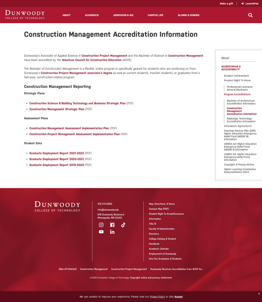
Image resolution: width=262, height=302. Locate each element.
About (66, 15)
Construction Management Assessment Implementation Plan (69, 128)
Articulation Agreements (238, 126)
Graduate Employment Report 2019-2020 (56, 165)
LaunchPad (252, 3)
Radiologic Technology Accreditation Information (241, 120)
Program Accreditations (237, 94)
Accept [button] (179, 296)
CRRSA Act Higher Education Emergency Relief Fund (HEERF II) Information (240, 146)
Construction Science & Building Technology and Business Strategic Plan (77, 103)
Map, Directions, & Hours (162, 204)
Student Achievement (236, 75)
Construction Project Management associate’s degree (76, 73)
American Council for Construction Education (92, 60)
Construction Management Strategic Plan (56, 109)
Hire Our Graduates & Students (165, 258)
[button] (259, 293)
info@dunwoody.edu (108, 209)
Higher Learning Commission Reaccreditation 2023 (240, 170)
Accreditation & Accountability (230, 68)
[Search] (250, 15)
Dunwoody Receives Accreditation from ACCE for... (176, 269)
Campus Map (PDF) (159, 209)
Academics (92, 15)
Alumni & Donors (188, 15)
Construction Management (185, 55)
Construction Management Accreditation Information (242, 111)
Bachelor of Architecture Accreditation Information (241, 102)
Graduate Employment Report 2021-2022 (56, 153)
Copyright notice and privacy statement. (151, 277)
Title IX (152, 223)
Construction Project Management (104, 55)
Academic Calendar (159, 248)
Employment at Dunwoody (162, 253)
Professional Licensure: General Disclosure (240, 88)
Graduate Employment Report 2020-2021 (56, 159)
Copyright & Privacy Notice (239, 164)
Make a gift (226, 3)
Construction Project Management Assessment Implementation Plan (74, 134)
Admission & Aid (123, 15)
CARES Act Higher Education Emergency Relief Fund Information (240, 157)
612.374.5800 (105, 204)
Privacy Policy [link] (157, 296)
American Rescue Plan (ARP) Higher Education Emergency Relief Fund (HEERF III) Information (240, 135)
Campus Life (155, 15)
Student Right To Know (237, 80)
